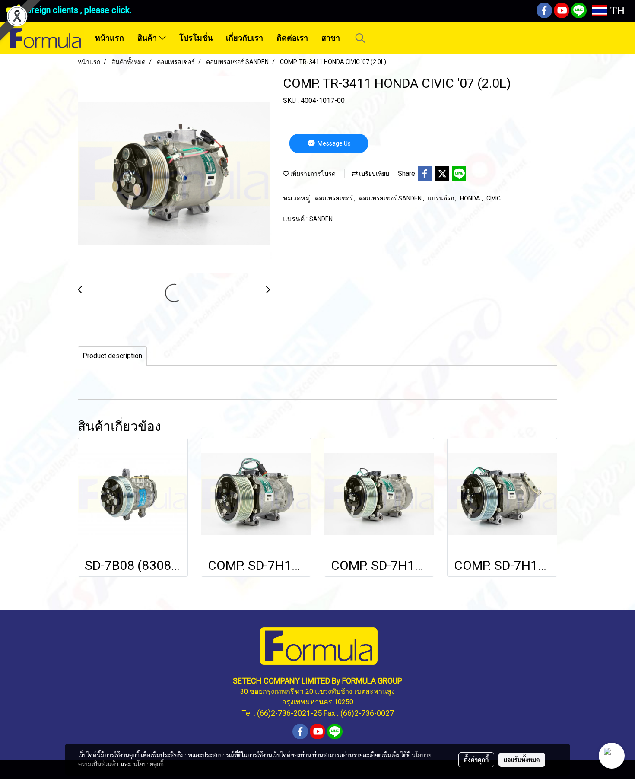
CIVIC (493, 198)
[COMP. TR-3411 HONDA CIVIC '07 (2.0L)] (174, 175)
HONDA (471, 198)
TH (616, 10)
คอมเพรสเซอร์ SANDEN (391, 198)
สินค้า (148, 38)
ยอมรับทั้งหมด (522, 759)
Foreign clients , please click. (76, 10)
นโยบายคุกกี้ (148, 764)
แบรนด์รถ (441, 198)
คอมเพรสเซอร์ (334, 198)
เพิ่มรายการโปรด (312, 173)
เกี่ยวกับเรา (244, 38)
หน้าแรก (109, 38)
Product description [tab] (112, 356)
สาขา (330, 38)
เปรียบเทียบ (373, 173)
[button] (360, 38)
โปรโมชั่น (196, 38)
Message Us (333, 143)
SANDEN (321, 219)
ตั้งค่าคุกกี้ (476, 759)
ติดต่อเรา (292, 38)
